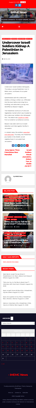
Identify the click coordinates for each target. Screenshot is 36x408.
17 (3, 350)
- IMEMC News (18, 12)
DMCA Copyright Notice (18, 396)
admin (18, 226)
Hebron (7, 195)
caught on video (23, 117)
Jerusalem (14, 38)
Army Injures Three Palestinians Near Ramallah (12, 152)
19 (12, 350)
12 (12, 346)
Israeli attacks (6, 38)
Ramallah (26, 198)
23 (31, 350)
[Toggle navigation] (19, 26)
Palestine (20, 198)
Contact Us (18, 392)
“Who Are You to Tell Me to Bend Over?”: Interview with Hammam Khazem (17, 223)
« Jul (2, 364)
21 (22, 350)
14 (22, 346)
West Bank (29, 38)
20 (17, 350)
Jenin (20, 195)
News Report (22, 38)
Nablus (6, 198)
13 (17, 346)
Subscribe (25, 392)
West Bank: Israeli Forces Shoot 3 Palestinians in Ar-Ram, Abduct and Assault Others (17, 276)
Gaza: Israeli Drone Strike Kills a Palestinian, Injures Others (16, 242)
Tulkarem (11, 200)
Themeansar (18, 388)
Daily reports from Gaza (10, 262)
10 (3, 346)
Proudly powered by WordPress (12, 386)
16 (31, 346)
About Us (10, 392)
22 (27, 350)
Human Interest (9, 216)
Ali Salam (19, 208)
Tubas (6, 200)
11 (7, 346)
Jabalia (15, 235)
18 (7, 350)
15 (26, 346)
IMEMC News (18, 176)
